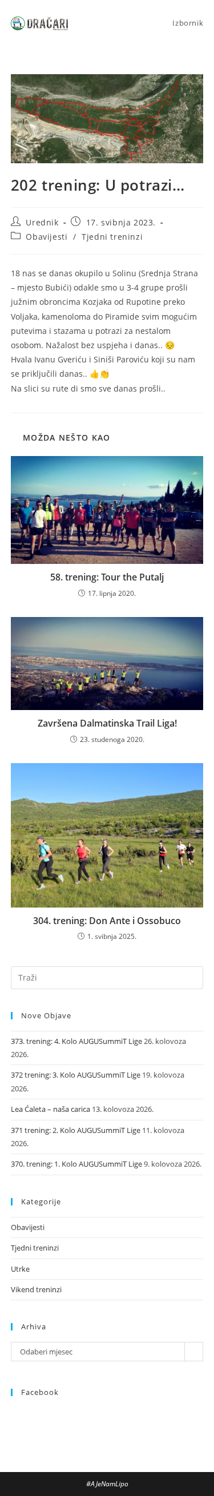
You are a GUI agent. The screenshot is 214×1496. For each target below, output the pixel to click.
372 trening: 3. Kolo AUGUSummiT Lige (75, 1075)
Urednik (42, 222)
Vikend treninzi (36, 1289)
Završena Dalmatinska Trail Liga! (107, 723)
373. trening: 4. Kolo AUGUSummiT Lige (76, 1041)
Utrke (20, 1269)
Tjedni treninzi (112, 236)
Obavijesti (46, 236)
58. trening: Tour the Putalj (107, 577)
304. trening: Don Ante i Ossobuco (107, 920)
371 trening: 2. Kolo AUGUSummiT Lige (75, 1130)
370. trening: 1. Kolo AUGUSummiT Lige (76, 1164)
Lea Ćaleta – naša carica (50, 1109)
